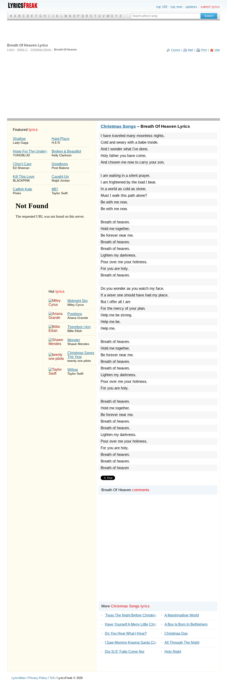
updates (191, 6)
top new (176, 6)
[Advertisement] (113, 85)
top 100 (161, 6)
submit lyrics (210, 6)
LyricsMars (19, 678)
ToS (52, 678)
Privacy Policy (37, 678)
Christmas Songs (118, 126)
